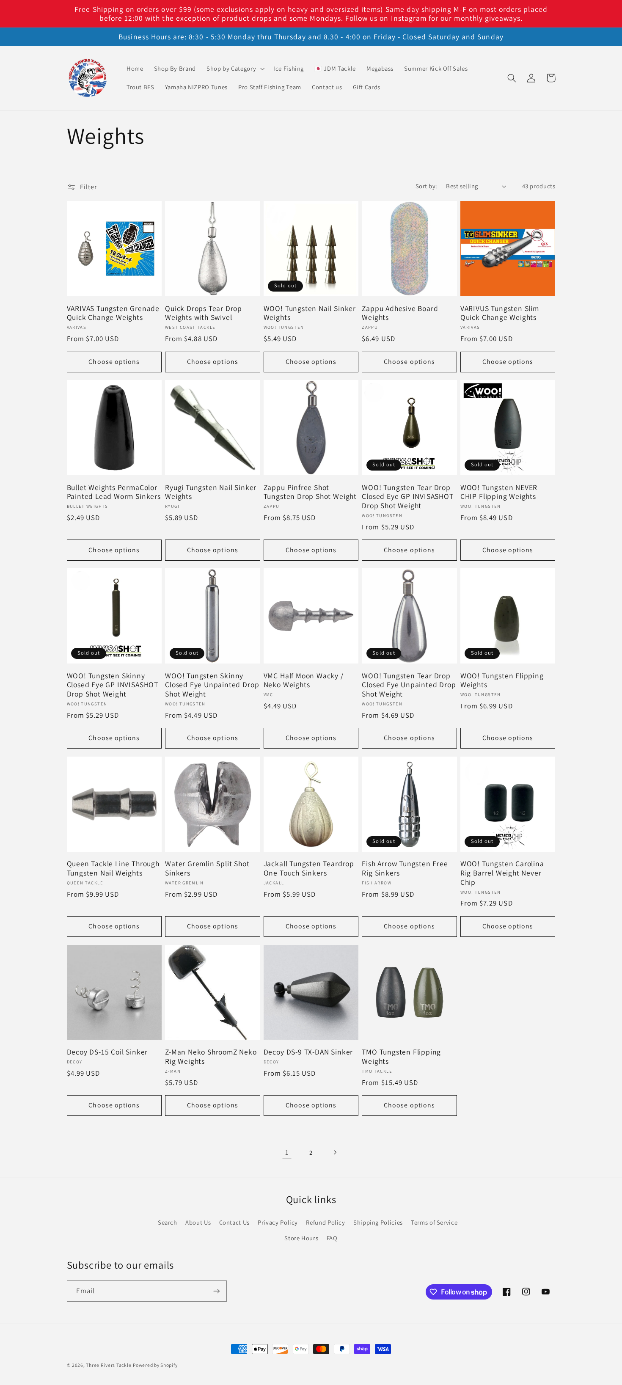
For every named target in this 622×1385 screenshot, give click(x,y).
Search (167, 1222)
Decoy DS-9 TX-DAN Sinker (308, 1052)
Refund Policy (325, 1222)
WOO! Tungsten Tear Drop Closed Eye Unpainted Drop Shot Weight (409, 685)
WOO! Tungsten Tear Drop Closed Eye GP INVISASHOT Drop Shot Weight (407, 496)
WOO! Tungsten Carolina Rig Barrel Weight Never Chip (502, 873)
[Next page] (335, 1152)
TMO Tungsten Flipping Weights (401, 1056)
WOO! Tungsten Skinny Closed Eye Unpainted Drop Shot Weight (212, 685)
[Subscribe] (216, 1290)
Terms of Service (434, 1222)
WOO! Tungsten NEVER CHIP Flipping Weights (498, 492)
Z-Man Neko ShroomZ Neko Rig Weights (211, 1056)
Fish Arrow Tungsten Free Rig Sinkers (405, 868)
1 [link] (287, 1152)
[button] (234, 68)
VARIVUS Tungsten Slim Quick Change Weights (499, 313)
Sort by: (426, 186)
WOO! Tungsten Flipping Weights (502, 680)
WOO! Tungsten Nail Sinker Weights (310, 313)
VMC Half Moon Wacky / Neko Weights (304, 680)
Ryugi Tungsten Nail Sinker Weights (210, 492)
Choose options (114, 361)
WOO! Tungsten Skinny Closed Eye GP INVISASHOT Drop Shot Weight (112, 685)
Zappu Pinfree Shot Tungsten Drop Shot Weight (310, 492)
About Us (198, 1222)
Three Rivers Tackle (108, 1365)
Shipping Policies (378, 1222)
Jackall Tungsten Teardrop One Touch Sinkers (309, 868)
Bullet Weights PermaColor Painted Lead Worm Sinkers (114, 492)
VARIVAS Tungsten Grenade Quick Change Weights (113, 313)
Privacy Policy (278, 1222)
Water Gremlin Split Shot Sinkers (207, 868)
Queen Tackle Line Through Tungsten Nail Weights (113, 868)
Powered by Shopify (155, 1365)
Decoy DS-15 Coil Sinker (107, 1052)
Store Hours (301, 1238)
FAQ (332, 1238)
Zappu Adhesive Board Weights (400, 313)
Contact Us (234, 1222)
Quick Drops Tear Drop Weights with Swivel (203, 313)
